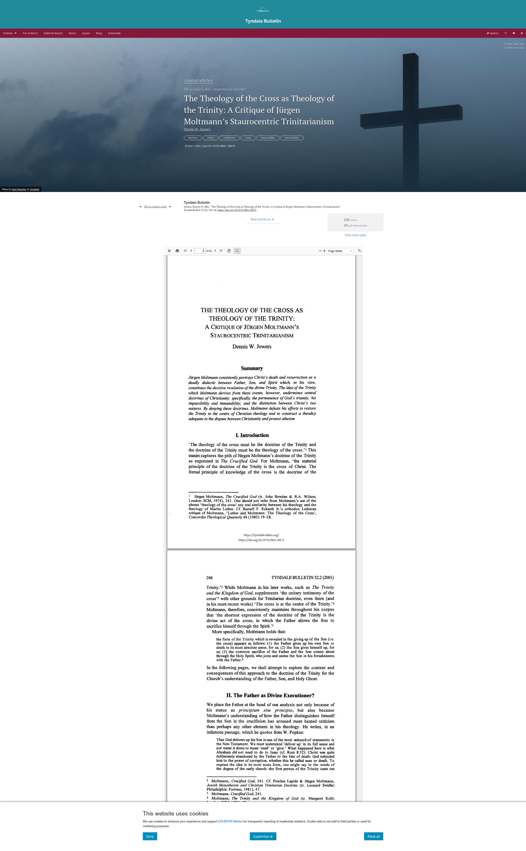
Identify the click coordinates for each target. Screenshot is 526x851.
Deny (151, 836)
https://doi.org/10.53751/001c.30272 (210, 146)
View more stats (355, 235)
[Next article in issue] (170, 207)
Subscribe (114, 33)
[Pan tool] (229, 250)
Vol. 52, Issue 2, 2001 (197, 89)
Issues (86, 33)
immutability (292, 137)
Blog (99, 33)
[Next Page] (215, 250)
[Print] (177, 250)
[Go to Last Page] (220, 250)
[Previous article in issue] (140, 207)
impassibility (268, 137)
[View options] (169, 251)
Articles (8, 33)
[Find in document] (359, 250)
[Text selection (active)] (237, 250)
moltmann (229, 137)
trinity (210, 137)
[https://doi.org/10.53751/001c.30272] (261, 540)
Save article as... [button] (261, 219)
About (72, 33)
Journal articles (198, 80)
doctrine (193, 137)
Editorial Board (53, 33)
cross (248, 137)
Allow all (375, 836)
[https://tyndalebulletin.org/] (261, 535)
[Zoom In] (324, 250)
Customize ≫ (264, 836)
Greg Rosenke (19, 189)
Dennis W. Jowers (197, 129)
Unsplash (34, 189)
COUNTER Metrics (230, 821)
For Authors (30, 33)
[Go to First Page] (185, 250)
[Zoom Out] (320, 250)
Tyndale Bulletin (197, 203)
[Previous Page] (191, 250)
